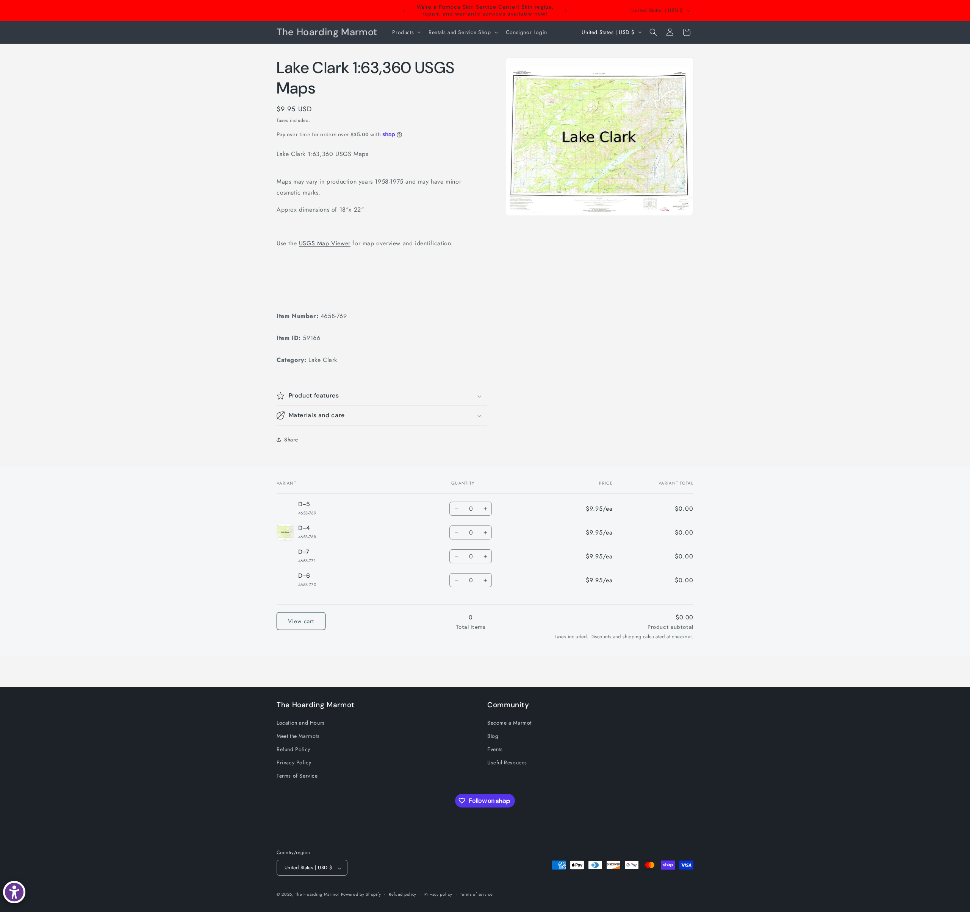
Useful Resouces (507, 762)
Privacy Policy (294, 762)
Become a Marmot (509, 722)
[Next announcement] (565, 10)
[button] (406, 32)
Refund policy (402, 894)
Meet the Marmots (298, 735)
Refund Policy (293, 749)
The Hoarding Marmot (317, 895)
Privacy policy (438, 894)
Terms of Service (297, 775)
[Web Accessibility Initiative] (14, 892)
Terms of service (476, 894)
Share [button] (291, 439)
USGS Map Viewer (324, 243)
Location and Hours (301, 722)
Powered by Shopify (361, 895)
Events (495, 749)
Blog (492, 735)
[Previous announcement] (404, 10)
